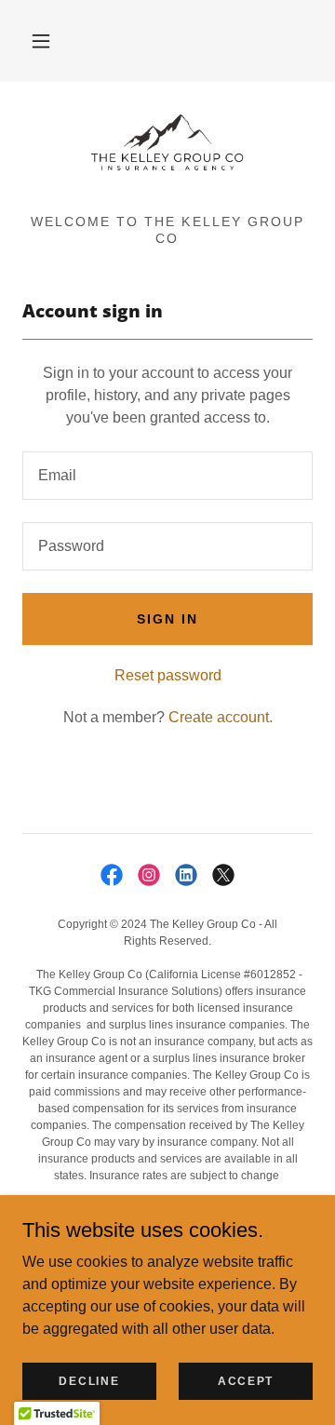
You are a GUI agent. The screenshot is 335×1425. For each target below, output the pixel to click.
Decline (89, 1380)
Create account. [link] (220, 717)
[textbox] (167, 475)
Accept (246, 1380)
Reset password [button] (167, 675)
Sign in (167, 619)
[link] (167, 155)
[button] (41, 41)
